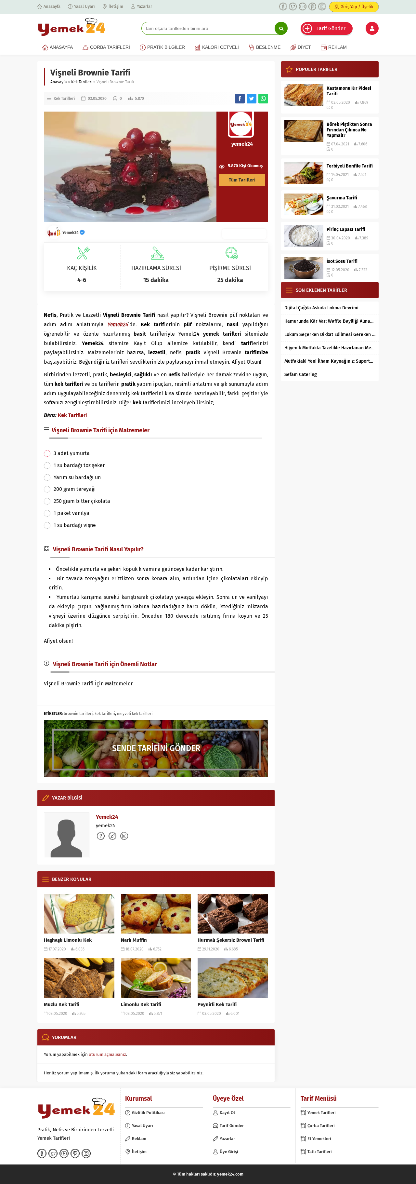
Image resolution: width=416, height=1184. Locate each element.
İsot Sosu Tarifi (342, 261)
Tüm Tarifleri (242, 180)
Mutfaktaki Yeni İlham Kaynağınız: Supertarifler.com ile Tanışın (329, 361)
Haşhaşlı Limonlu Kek (68, 940)
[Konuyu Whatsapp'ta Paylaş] (263, 98)
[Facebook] (283, 6)
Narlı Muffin (134, 940)
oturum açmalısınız (107, 1054)
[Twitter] (293, 6)
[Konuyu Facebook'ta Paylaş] (240, 98)
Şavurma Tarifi (342, 198)
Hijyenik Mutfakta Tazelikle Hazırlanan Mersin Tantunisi (329, 348)
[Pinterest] (312, 6)
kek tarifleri (105, 713)
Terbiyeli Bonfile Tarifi (350, 166)
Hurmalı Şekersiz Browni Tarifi (231, 940)
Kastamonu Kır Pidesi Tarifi (349, 91)
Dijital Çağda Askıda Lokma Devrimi (321, 308)
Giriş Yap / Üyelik (357, 6)
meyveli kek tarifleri (134, 713)
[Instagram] (322, 6)
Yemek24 (71, 232)
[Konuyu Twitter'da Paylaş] (251, 98)
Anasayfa (58, 82)
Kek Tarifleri (81, 82)
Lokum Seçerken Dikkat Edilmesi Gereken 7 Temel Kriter (329, 334)
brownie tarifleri (78, 713)
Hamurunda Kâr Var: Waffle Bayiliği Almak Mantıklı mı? (329, 321)
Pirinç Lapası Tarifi (346, 229)
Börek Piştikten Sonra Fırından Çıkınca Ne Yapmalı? (349, 130)
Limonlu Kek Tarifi (141, 1004)
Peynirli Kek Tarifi (217, 1004)
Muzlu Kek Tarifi (61, 1004)
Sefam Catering (300, 374)
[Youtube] (302, 6)
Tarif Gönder (331, 28)
